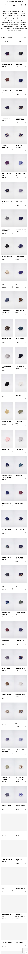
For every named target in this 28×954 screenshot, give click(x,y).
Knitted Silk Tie (19, 366)
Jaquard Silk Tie (19, 475)
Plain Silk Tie (5, 449)
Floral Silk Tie (19, 64)
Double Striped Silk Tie (19, 311)
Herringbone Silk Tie (20, 339)
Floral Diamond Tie (19, 750)
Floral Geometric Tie (20, 722)
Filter (20, 41)
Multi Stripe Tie (19, 529)
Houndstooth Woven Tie (19, 202)
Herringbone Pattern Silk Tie (19, 394)
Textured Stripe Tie (6, 530)
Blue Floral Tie (19, 257)
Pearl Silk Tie (19, 942)
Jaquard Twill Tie (7, 64)
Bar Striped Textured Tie (18, 146)
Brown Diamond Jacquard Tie (6, 695)
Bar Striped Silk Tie (6, 283)
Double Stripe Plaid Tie (6, 778)
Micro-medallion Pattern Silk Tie (7, 476)
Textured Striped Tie (20, 174)
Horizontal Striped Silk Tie (19, 118)
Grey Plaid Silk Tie (7, 668)
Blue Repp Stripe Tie (6, 806)
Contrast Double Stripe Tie (20, 806)
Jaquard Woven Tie (6, 174)
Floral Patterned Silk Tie (20, 422)
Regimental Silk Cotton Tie (6, 339)
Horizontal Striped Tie (18, 91)
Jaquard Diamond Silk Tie (20, 283)
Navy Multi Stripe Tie (20, 585)
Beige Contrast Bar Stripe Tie (19, 778)
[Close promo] (26, 1)
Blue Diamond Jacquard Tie (6, 750)
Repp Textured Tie (20, 668)
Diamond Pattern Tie (20, 613)
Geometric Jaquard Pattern (20, 887)
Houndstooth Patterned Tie (6, 311)
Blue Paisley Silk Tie (20, 641)
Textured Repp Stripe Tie (6, 613)
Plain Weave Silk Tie (6, 367)
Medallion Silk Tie (7, 201)
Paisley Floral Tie (7, 722)
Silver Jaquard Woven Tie (6, 229)
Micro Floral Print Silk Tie (19, 558)
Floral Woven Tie (7, 90)
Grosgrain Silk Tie (20, 229)
